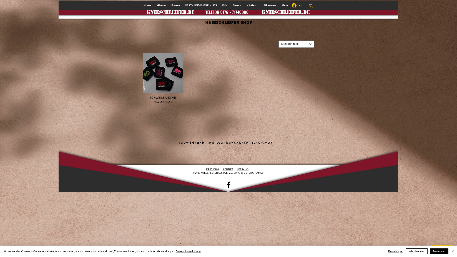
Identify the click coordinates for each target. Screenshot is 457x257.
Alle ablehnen (417, 251)
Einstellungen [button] (395, 251)
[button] (311, 6)
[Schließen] (453, 251)
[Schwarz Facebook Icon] (228, 184)
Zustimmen (439, 251)
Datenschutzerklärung (188, 251)
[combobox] (296, 44)
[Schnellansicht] (163, 73)
